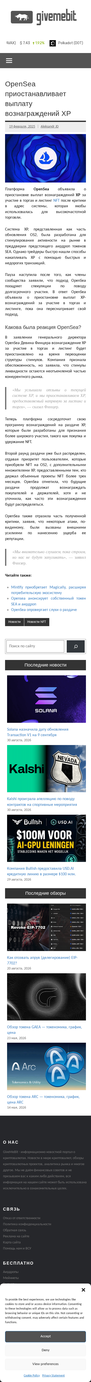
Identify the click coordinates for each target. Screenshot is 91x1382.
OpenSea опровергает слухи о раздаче (44, 610)
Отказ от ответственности (21, 1218)
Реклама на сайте (16, 1236)
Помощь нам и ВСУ (17, 1248)
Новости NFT (36, 622)
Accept (45, 1336)
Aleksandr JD (50, 127)
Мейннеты (11, 1278)
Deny (46, 1350)
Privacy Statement (53, 1375)
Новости (14, 622)
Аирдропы (10, 1272)
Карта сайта (12, 1242)
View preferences (45, 1364)
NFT (56, 201)
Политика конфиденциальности (27, 1224)
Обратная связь (14, 1230)
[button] (83, 1289)
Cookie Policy (32, 1375)
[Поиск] (76, 646)
